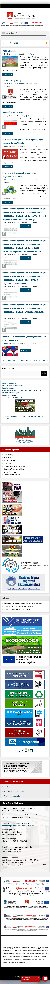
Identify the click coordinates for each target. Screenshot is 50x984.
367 (40, 361)
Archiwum (28, 84)
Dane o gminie (8, 463)
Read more (7, 74)
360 (9, 361)
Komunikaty (21, 116)
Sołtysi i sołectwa (9, 460)
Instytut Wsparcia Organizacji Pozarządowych (25, 440)
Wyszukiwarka (8, 368)
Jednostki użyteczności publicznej (14, 469)
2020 (4, 397)
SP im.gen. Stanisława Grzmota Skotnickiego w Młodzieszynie (23, 603)
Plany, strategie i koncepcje (12, 385)
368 (44, 361)
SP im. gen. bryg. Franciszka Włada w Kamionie (19, 606)
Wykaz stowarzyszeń (10, 472)
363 (22, 361)
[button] (45, 979)
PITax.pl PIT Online (24, 442)
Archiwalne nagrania (12, 796)
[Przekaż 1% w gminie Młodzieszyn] (25, 433)
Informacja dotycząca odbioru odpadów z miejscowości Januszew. (19, 175)
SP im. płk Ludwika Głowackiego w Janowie (17, 609)
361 (13, 361)
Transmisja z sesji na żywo (14, 791)
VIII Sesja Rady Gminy (11, 80)
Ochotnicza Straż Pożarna (12, 475)
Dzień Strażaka (8, 50)
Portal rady (8, 786)
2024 (25, 397)
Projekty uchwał (8, 388)
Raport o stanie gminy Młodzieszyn (14, 466)
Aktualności (21, 54)
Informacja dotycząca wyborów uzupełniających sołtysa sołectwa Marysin (22, 141)
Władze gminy (8, 455)
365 (31, 361)
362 (18, 361)
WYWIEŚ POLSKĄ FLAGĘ (13, 112)
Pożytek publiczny (9, 383)
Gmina (35, 84)
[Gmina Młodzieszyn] (25, 16)
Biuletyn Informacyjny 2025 (12, 393)
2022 (15, 397)
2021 (9, 397)
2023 (20, 397)
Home (4, 43)
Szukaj (44, 373)
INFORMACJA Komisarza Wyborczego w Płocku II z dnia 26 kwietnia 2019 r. (24, 338)
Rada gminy (7, 458)
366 (35, 361)
